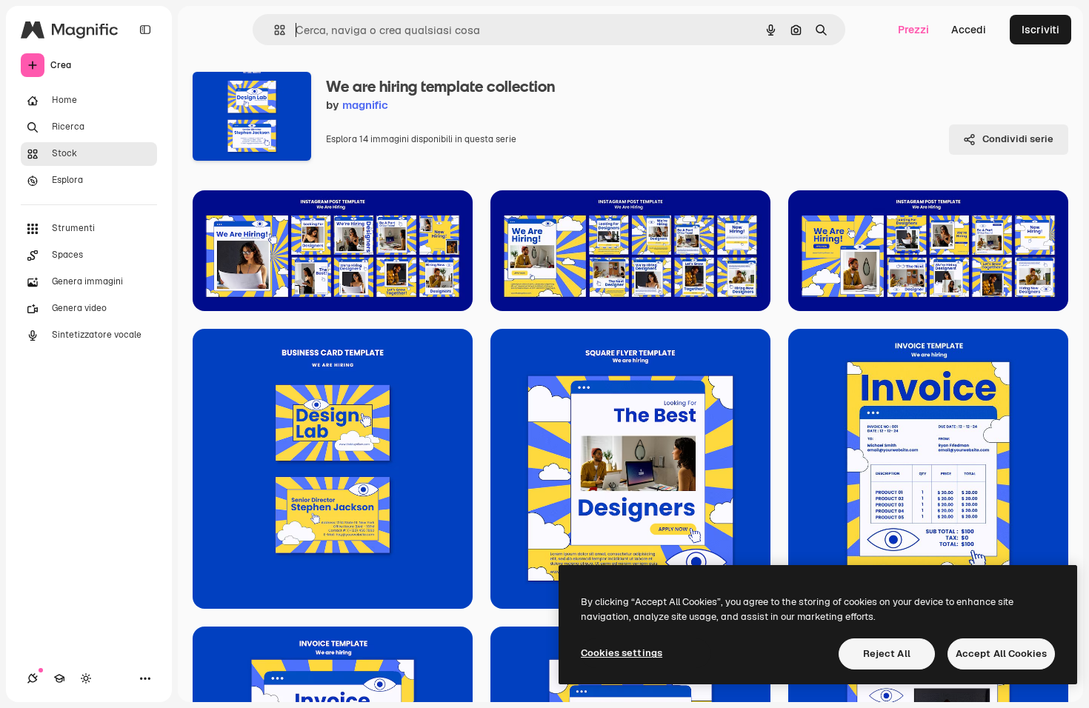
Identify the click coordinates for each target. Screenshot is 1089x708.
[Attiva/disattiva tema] (86, 678)
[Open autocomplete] (273, 30)
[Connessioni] (32, 678)
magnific (365, 105)
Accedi (968, 29)
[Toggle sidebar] (145, 29)
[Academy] (59, 678)
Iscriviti (1040, 29)
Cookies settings (621, 653)
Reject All (886, 653)
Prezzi (913, 29)
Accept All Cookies (1001, 653)
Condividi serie (1017, 139)
